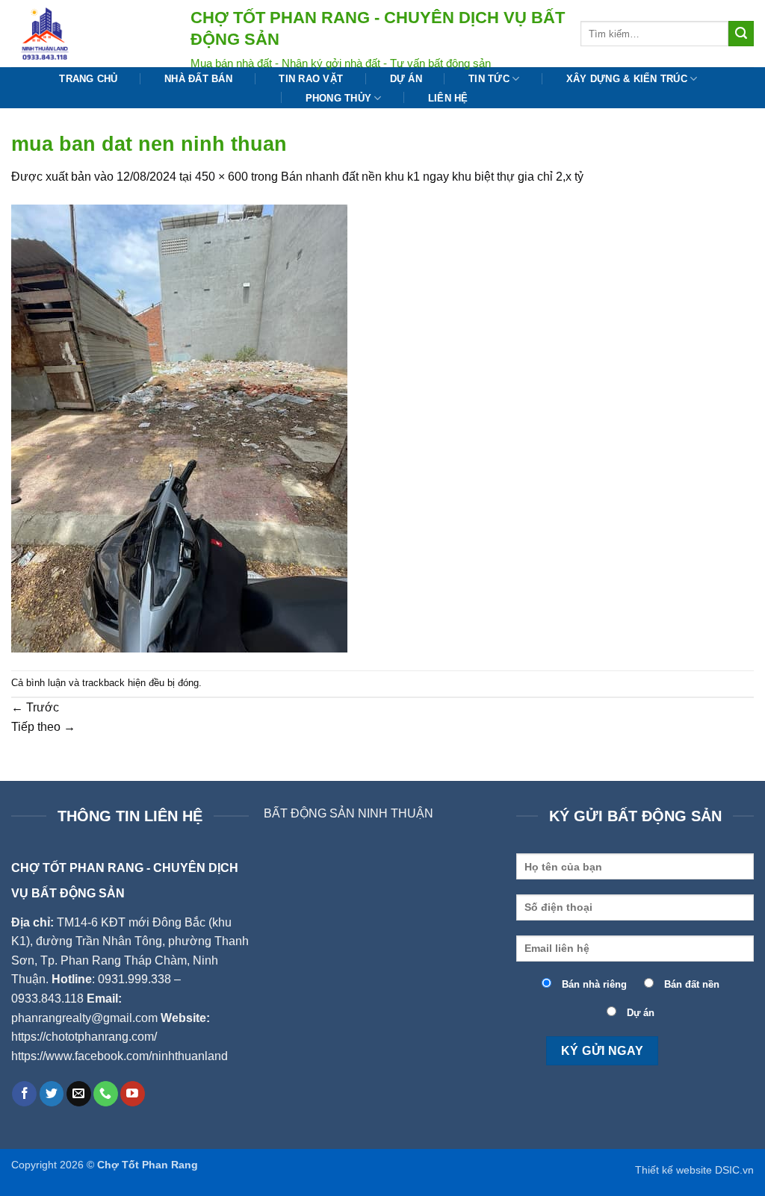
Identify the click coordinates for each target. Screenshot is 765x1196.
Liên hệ (448, 98)
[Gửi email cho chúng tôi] (78, 1093)
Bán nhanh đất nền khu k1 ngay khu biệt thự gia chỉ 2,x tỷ (432, 176)
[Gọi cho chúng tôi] (105, 1093)
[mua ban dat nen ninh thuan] (179, 427)
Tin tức (489, 78)
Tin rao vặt (311, 78)
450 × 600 (221, 176)
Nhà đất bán (198, 78)
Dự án (406, 78)
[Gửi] (741, 33)
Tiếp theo (43, 726)
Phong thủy (339, 98)
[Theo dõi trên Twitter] (52, 1093)
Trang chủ (88, 78)
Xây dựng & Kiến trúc (626, 78)
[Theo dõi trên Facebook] (24, 1093)
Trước (35, 707)
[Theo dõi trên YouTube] (132, 1093)
